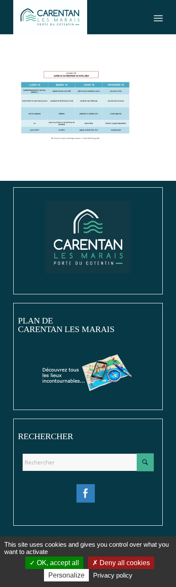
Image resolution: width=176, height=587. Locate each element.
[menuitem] (158, 17)
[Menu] (158, 17)
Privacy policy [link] (112, 575)
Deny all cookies (124, 562)
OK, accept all (57, 562)
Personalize (66, 575)
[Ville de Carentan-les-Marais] (73, 17)
